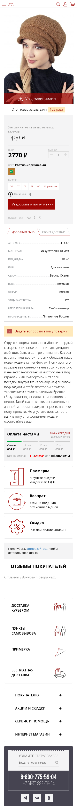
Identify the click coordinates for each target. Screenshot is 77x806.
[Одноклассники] (34, 218)
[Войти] (65, 4)
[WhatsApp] (40, 218)
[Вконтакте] (29, 218)
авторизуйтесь (36, 549)
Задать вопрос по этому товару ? (41, 331)
